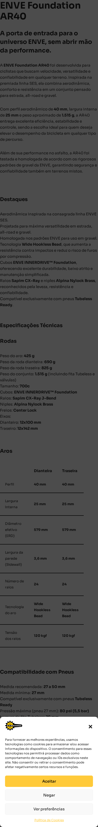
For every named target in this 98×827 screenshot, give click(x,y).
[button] (90, 726)
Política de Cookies (49, 820)
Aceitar (49, 781)
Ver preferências (49, 809)
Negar (49, 795)
